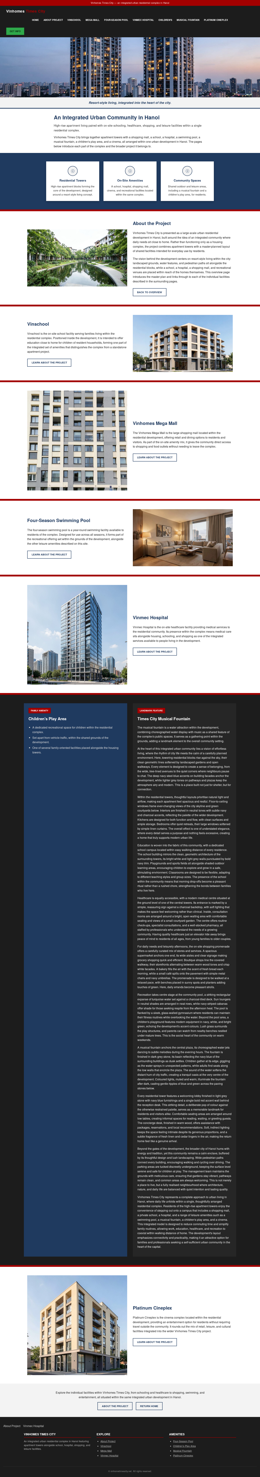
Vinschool (74, 20)
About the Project (115, 1406)
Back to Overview (149, 292)
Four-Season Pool (116, 20)
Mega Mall (93, 20)
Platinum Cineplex (216, 20)
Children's (165, 20)
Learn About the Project (49, 362)
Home (35, 20)
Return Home (149, 1406)
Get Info (15, 31)
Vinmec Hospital (143, 20)
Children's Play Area (184, 1446)
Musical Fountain (188, 20)
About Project (53, 20)
